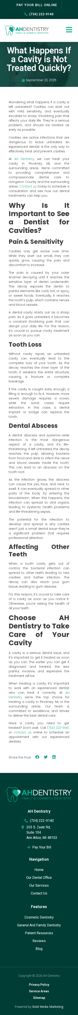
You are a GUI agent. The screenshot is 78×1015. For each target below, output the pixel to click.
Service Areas (39, 991)
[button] (37, 757)
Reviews (39, 941)
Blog (39, 949)
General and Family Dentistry (39, 925)
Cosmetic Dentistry (39, 917)
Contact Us (39, 893)
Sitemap (39, 998)
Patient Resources (39, 933)
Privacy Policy (39, 984)
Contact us (28, 186)
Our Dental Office (39, 878)
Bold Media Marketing (47, 1007)
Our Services (39, 885)
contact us (22, 732)
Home (39, 870)
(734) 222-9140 (58, 728)
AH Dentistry (24, 159)
